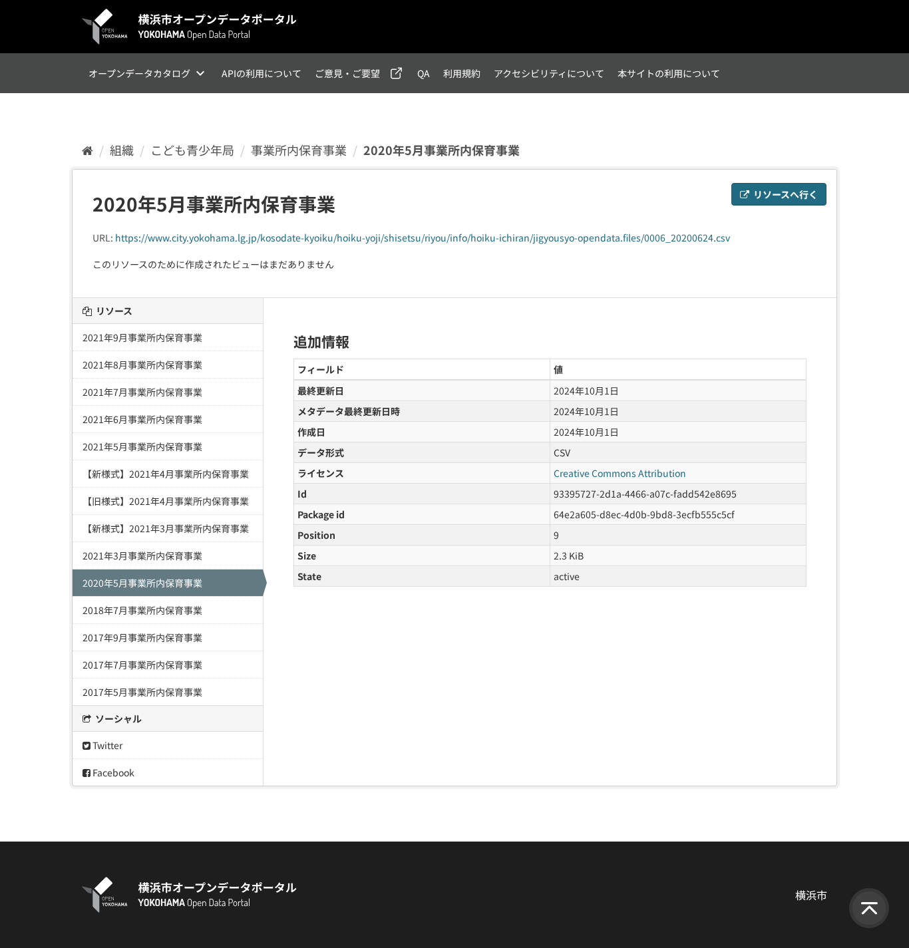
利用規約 (461, 73)
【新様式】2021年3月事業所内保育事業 (166, 528)
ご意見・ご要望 (347, 73)
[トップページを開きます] (189, 26)
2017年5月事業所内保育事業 (142, 692)
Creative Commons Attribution (620, 473)
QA (423, 73)
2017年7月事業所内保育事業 (142, 664)
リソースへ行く (784, 194)
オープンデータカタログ (139, 73)
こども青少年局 (192, 149)
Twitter (106, 745)
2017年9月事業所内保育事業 (142, 637)
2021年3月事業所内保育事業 (142, 555)
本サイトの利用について (669, 73)
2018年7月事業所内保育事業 (142, 610)
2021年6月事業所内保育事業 (142, 419)
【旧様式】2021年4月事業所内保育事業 (166, 501)
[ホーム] (87, 149)
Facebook (112, 772)
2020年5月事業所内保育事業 (441, 149)
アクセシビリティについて (549, 73)
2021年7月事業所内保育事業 (142, 391)
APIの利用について (261, 73)
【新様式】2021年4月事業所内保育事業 (166, 473)
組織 (122, 149)
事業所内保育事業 (299, 149)
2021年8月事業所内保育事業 (142, 364)
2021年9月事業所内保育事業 (142, 337)
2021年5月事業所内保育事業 (142, 446)
